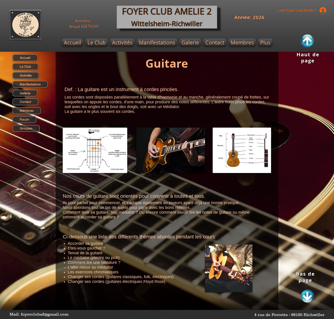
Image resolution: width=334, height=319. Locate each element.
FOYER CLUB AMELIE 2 (167, 11)
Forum (24, 119)
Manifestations (30, 84)
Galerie (25, 93)
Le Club (25, 66)
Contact (25, 102)
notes (184, 102)
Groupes (26, 128)
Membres (27, 111)
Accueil (25, 58)
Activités (26, 75)
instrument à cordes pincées (146, 89)
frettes (255, 97)
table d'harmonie (162, 97)
